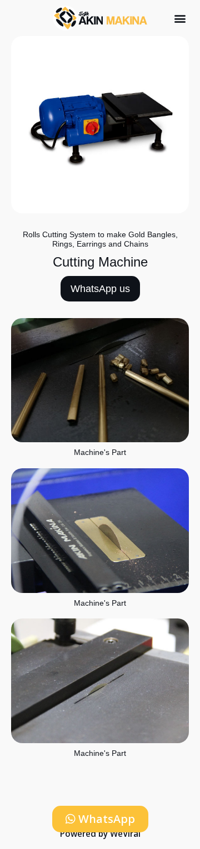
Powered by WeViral (100, 833)
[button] (180, 18)
